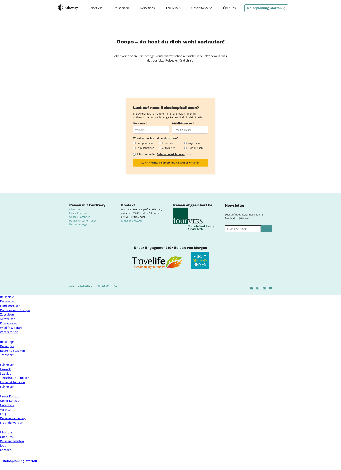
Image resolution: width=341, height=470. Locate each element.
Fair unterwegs (78, 224)
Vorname (140, 123)
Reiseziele (95, 8)
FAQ (115, 285)
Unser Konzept (201, 8)
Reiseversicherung (13, 418)
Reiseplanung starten (264, 8)
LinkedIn (264, 288)
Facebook (251, 288)
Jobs (3, 445)
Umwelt (5, 369)
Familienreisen (10, 306)
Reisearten (121, 8)
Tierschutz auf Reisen (14, 378)
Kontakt (5, 450)
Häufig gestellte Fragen (83, 220)
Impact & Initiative (12, 382)
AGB (71, 285)
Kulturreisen (8, 323)
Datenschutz (85, 285)
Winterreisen (9, 332)
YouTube (270, 288)
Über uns (229, 8)
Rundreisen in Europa (15, 310)
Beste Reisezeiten (12, 351)
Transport (6, 355)
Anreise (5, 409)
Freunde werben (11, 423)
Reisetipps (147, 8)
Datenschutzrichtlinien (171, 154)
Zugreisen (7, 314)
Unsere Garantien (79, 217)
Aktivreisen (7, 319)
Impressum (102, 285)
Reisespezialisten (12, 441)
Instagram (257, 288)
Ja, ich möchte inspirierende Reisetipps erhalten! (170, 162)
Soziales (5, 373)
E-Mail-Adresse (183, 123)
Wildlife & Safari (11, 328)
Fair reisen (173, 8)
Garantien (7, 405)
